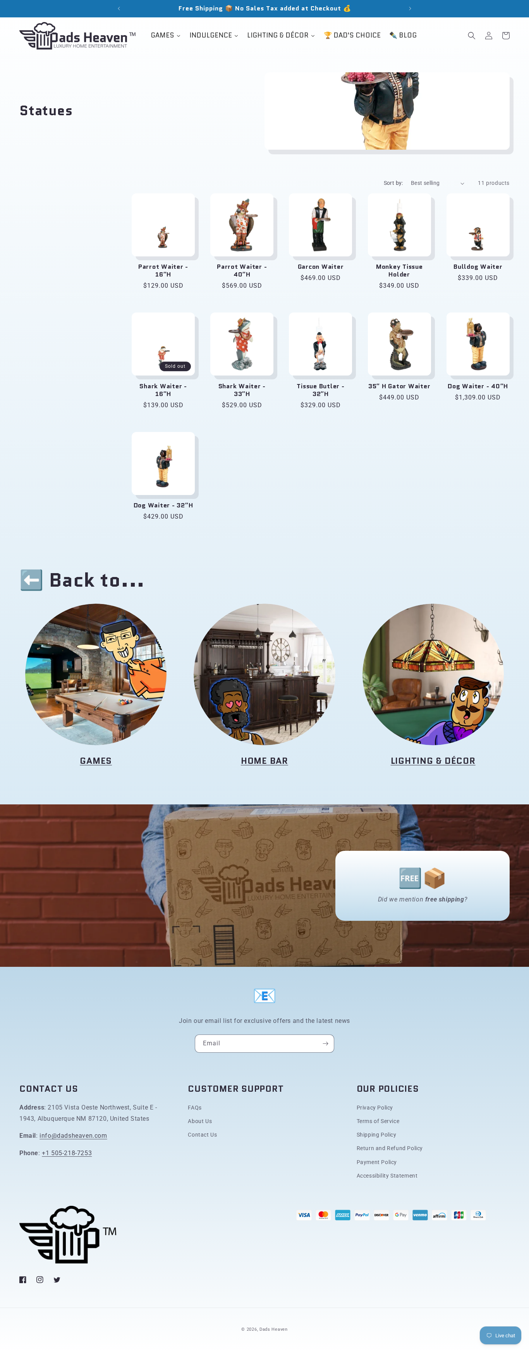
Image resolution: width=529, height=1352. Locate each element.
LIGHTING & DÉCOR (433, 761)
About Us (200, 1121)
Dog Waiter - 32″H (163, 505)
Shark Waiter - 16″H (163, 390)
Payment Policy (377, 1162)
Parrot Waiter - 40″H (242, 270)
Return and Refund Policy (390, 1148)
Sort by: (393, 183)
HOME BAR (264, 761)
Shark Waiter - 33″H (242, 390)
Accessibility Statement (387, 1176)
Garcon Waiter (321, 267)
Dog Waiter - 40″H (478, 386)
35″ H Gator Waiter (399, 386)
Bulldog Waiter (478, 267)
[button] (471, 35)
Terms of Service (378, 1121)
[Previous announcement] (118, 8)
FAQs (194, 1107)
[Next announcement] (410, 8)
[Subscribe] (325, 1043)
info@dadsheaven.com (73, 1135)
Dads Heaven (273, 1329)
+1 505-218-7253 (67, 1153)
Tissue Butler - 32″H (320, 390)
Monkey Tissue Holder (399, 270)
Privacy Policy (375, 1107)
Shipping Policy (377, 1135)
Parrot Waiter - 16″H (163, 270)
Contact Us (202, 1135)
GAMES (96, 761)
